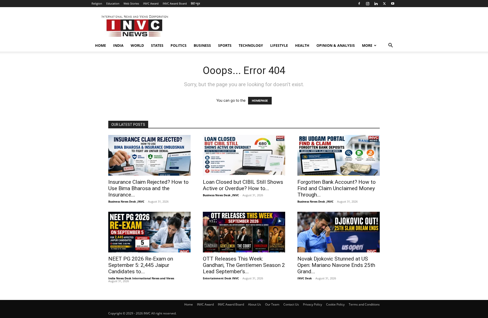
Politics (179, 45)
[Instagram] (367, 3)
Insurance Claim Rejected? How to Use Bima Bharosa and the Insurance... (148, 188)
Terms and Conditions (364, 304)
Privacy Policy (312, 304)
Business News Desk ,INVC (126, 201)
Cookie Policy (335, 304)
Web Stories (131, 3)
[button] (390, 45)
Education (112, 3)
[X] (384, 3)
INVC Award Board (175, 3)
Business (202, 45)
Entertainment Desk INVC (221, 278)
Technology (251, 45)
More (367, 45)
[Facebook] (359, 3)
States (157, 45)
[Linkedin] (376, 3)
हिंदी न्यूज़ (195, 3)
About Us (254, 304)
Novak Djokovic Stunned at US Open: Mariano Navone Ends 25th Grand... (336, 265)
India (118, 45)
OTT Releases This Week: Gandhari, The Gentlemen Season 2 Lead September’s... (244, 265)
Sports (225, 45)
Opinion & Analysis (335, 45)
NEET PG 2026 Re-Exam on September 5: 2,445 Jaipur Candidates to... (140, 265)
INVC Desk (304, 278)
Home (100, 45)
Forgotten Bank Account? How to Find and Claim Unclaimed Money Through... (336, 188)
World (137, 45)
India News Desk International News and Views (141, 278)
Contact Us (291, 304)
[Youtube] (392, 3)
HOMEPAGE (260, 100)
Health (302, 45)
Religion (97, 3)
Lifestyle (279, 45)
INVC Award (151, 3)
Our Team (272, 304)
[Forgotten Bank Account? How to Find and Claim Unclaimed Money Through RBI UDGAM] (338, 155)
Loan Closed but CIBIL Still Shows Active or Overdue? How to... (243, 185)
